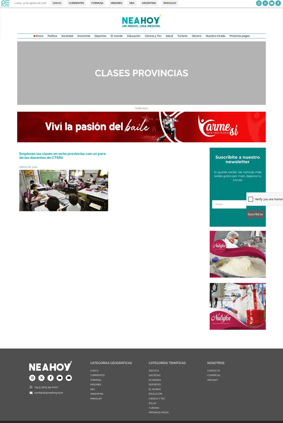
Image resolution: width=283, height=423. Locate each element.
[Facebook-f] (278, 3)
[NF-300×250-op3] (238, 276)
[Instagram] (259, 3)
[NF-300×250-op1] (238, 328)
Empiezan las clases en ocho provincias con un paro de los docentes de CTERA (62, 156)
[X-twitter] (265, 3)
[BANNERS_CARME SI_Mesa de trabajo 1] (141, 141)
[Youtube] (272, 3)
